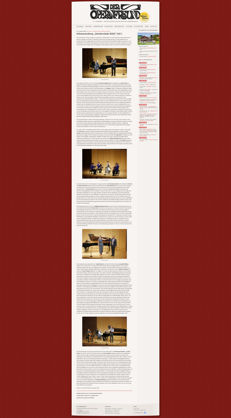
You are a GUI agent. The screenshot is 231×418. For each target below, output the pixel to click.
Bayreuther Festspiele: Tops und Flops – (148, 100)
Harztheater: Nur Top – (148, 111)
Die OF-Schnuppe (109, 413)
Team (147, 26)
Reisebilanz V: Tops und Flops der (149, 125)
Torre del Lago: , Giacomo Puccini (148, 70)
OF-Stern (129, 26)
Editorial (80, 26)
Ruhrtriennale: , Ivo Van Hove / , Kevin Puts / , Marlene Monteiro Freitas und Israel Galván (148, 131)
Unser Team (136, 408)
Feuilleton (109, 26)
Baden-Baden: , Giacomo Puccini (148, 87)
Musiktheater (108, 408)
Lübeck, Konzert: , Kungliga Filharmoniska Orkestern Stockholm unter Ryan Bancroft (148, 115)
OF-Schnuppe (138, 26)
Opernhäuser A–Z (109, 410)
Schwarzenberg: (148, 82)
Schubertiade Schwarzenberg (101, 31)
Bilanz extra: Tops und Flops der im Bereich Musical (148, 78)
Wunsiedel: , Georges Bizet (148, 84)
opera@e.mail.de (85, 413)
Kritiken (88, 26)
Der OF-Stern (116, 411)
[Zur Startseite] (115, 12)
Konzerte (89, 31)
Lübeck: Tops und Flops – (148, 135)
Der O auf (139, 412)
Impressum (136, 410)
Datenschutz (143, 410)
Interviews (119, 408)
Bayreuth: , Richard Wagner (148, 102)
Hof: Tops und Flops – (149, 140)
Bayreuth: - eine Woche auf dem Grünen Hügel (148, 90)
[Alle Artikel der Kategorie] (148, 39)
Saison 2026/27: (148, 73)
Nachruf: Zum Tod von (148, 97)
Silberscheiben (108, 411)
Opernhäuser (98, 26)
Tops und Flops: (148, 65)
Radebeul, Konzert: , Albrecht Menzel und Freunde (148, 107)
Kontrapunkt (119, 26)
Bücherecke (117, 410)
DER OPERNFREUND (81, 406)
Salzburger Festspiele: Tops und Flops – (148, 93)
